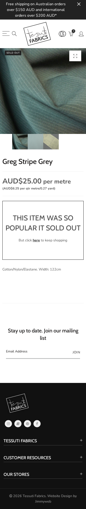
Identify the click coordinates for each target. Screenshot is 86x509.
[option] (43, 91)
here (36, 240)
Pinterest (27, 423)
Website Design (59, 496)
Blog (18, 423)
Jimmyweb (43, 501)
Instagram (8, 423)
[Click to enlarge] (75, 56)
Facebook (37, 423)
